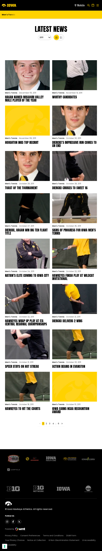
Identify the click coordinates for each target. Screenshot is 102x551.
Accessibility (10, 545)
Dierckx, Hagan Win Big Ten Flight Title (26, 231)
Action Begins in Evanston (68, 366)
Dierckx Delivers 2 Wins (67, 321)
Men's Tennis (11, 92)
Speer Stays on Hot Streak (22, 366)
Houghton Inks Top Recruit (22, 142)
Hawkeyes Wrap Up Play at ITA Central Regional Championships (26, 322)
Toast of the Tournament (21, 187)
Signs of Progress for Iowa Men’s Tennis (74, 231)
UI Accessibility (89, 540)
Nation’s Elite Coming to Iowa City (27, 275)
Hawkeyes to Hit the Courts (22, 408)
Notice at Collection (36, 540)
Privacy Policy (11, 535)
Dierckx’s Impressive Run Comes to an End (74, 144)
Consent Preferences (30, 535)
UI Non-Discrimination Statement (64, 540)
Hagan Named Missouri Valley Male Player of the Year (24, 98)
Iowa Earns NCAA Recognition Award (70, 410)
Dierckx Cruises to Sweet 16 (70, 187)
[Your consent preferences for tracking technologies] (4, 546)
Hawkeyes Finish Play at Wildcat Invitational (73, 277)
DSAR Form (71, 535)
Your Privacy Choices (15, 540)
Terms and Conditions (53, 535)
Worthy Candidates (64, 97)
